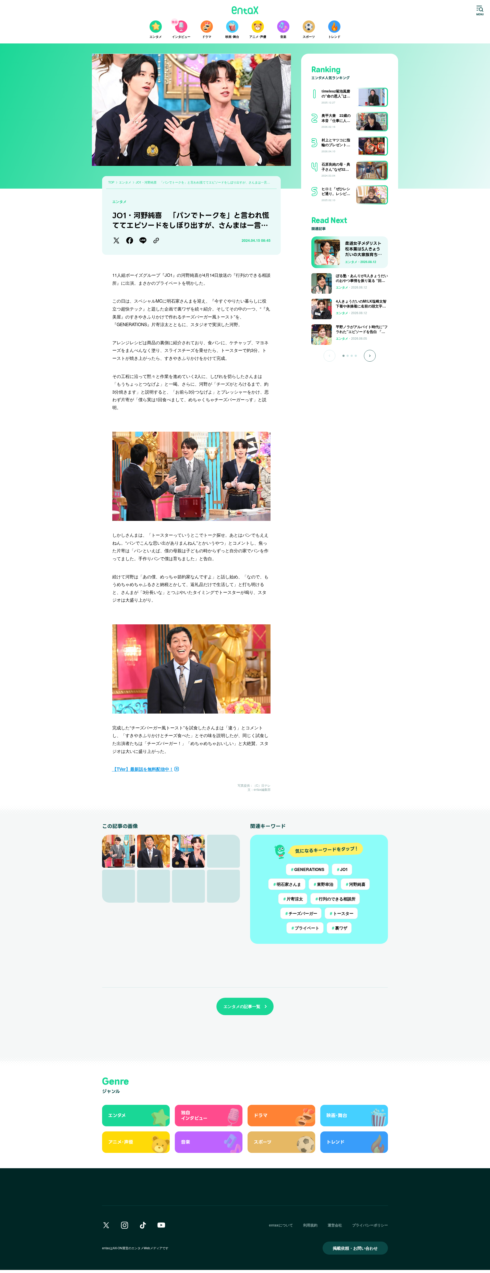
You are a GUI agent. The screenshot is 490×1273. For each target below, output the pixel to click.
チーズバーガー (301, 913)
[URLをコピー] (156, 240)
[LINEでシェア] (143, 240)
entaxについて (281, 1225)
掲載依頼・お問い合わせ (355, 1248)
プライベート (305, 928)
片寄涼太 (293, 899)
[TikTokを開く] (143, 1225)
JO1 (342, 869)
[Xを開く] (106, 1225)
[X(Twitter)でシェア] (116, 240)
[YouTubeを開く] (161, 1225)
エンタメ (119, 201)
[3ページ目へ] (352, 356)
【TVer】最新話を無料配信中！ (143, 769)
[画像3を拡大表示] (188, 851)
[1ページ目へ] (343, 356)
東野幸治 (323, 884)
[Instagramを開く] (124, 1225)
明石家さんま (287, 884)
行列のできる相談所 (335, 899)
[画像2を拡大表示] (153, 851)
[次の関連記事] (370, 356)
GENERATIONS (307, 869)
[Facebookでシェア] (130, 240)
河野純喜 (355, 884)
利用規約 (310, 1225)
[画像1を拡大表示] (118, 851)
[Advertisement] (349, 378)
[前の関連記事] (329, 356)
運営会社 (335, 1225)
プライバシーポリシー (370, 1225)
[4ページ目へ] (356, 356)
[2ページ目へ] (348, 356)
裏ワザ (339, 928)
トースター (341, 913)
